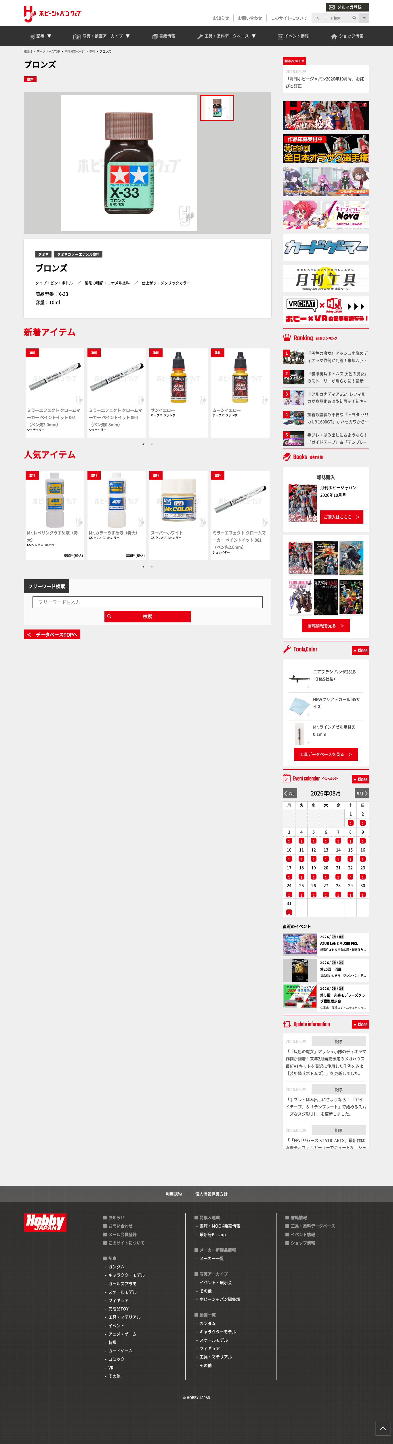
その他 (114, 1376)
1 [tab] (143, 444)
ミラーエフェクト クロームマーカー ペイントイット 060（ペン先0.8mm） (115, 417)
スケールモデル (122, 1292)
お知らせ (221, 18)
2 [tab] (152, 444)
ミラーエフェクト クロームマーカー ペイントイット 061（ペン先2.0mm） (53, 417)
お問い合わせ (250, 18)
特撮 (112, 1342)
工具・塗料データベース (313, 1226)
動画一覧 (208, 1314)
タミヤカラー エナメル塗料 (78, 254)
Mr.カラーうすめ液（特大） (114, 532)
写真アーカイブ (214, 1274)
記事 (339, 1041)
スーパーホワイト (167, 532)
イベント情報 (303, 1234)
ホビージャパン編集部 (220, 1299)
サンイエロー (163, 410)
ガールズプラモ (122, 1283)
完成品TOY (118, 1308)
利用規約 (174, 1194)
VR (110, 1367)
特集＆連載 (210, 1217)
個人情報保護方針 (211, 1194)
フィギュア (118, 1300)
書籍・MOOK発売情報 (220, 1226)
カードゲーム (120, 1350)
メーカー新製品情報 (218, 1250)
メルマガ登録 (349, 7)
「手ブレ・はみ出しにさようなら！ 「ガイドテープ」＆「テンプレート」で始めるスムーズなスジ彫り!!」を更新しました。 (326, 1106)
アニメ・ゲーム (122, 1334)
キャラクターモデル (126, 1275)
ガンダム (116, 1266)
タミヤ (43, 254)
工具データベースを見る (322, 754)
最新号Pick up (213, 1234)
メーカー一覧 (212, 1258)
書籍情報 (299, 1217)
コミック (116, 1359)
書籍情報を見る (322, 625)
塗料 (30, 79)
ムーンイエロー (227, 410)
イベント (116, 1325)
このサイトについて (289, 18)
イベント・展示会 (216, 1282)
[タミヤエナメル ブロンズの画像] (217, 108)
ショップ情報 (303, 1242)
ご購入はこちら (338, 517)
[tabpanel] (55, 393)
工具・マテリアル (124, 1317)
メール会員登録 (122, 1234)
